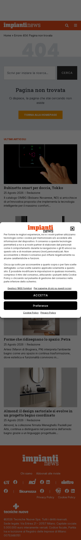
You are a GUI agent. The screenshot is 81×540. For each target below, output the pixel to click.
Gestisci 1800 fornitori (20, 288)
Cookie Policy (31, 312)
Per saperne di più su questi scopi (52, 288)
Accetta (40, 295)
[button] (72, 229)
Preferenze (40, 305)
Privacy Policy (48, 312)
